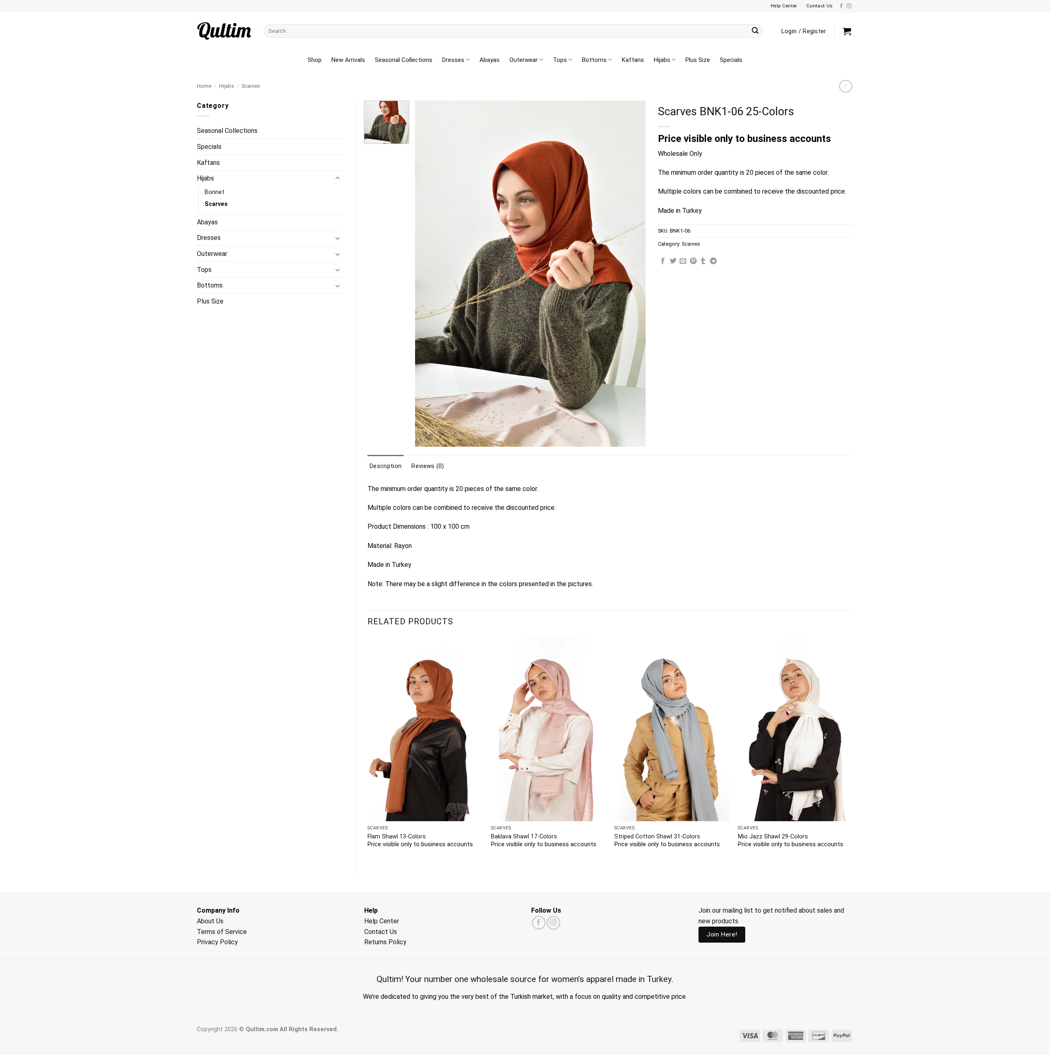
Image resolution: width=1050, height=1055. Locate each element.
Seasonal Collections (403, 60)
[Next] (853, 749)
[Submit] (755, 31)
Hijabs (662, 60)
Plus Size (697, 60)
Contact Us (380, 932)
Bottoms (594, 60)
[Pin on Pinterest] (693, 261)
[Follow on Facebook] (841, 6)
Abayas (489, 60)
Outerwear (523, 60)
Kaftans (633, 60)
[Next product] (845, 86)
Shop (315, 60)
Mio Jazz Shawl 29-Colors (773, 836)
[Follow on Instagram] (849, 6)
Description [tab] (386, 466)
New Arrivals (348, 60)
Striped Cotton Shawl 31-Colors (657, 836)
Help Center (381, 921)
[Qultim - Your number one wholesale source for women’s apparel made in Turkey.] (224, 31)
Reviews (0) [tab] (427, 466)
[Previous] (368, 749)
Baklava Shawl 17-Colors (524, 836)
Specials (731, 60)
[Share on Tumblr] (703, 261)
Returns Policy (385, 942)
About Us (210, 921)
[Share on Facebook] (663, 261)
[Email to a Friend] (683, 261)
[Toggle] (337, 178)
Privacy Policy (217, 942)
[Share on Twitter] (673, 261)
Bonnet (214, 192)
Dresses (453, 60)
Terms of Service (222, 932)
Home (204, 86)
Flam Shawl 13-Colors (397, 836)
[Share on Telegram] (713, 261)
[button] (847, 31)
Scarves (251, 86)
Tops (560, 60)
